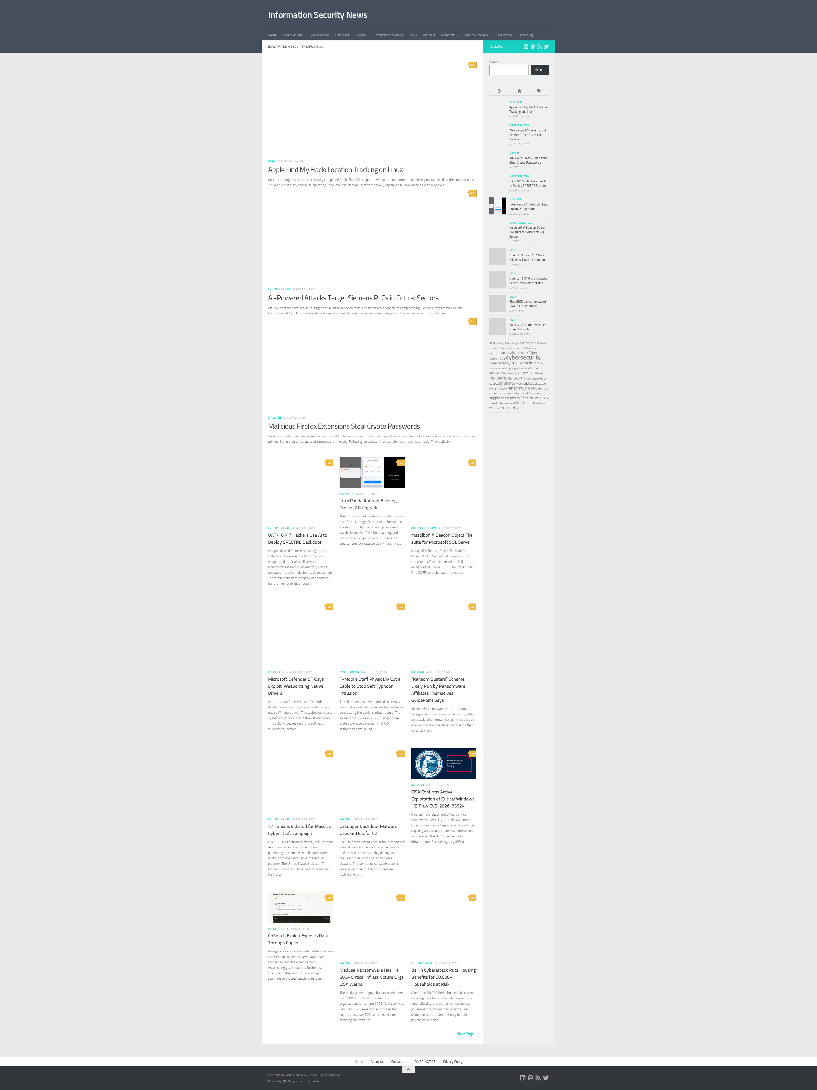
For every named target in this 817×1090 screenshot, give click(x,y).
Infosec (535, 368)
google (513, 368)
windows (540, 403)
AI (490, 343)
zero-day (511, 408)
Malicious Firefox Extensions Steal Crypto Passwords (344, 426)
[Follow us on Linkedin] (525, 46)
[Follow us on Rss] (539, 46)
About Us (377, 1062)
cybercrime (518, 352)
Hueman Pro (313, 1081)
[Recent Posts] (499, 91)
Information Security (389, 35)
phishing (506, 383)
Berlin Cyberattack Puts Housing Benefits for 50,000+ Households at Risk (443, 977)
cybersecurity (523, 357)
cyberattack (498, 353)
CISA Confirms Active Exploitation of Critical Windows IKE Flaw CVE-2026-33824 (442, 799)
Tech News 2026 (534, 398)
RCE (534, 388)
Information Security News (317, 15)
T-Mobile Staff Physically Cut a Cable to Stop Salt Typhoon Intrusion (370, 686)
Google (361, 35)
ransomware (518, 388)
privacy (518, 383)
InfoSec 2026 (498, 373)
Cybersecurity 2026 (504, 363)
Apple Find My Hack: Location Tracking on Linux (335, 169)
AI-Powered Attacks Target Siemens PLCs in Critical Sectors (353, 298)
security (514, 393)
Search (493, 62)
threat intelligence (500, 403)
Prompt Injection (498, 388)
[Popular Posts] (519, 91)
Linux (413, 35)
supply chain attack (504, 398)
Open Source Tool (476, 35)
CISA (537, 343)
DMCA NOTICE (425, 1062)
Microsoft (447, 35)
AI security (498, 343)
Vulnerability (503, 35)
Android (509, 343)
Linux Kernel (535, 373)
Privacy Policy (453, 1062)
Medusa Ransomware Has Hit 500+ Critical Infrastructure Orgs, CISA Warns (372, 977)
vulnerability (524, 402)
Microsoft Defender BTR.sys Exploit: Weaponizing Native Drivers (296, 686)
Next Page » (467, 1034)
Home (272, 35)
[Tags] (539, 91)
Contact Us (399, 1062)
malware (497, 378)
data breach (530, 363)
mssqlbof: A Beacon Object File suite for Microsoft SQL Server (527, 232)
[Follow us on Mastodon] (532, 46)
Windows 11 (496, 408)
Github (505, 368)
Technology (526, 35)
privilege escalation (535, 383)
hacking (524, 368)
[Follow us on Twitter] (546, 46)
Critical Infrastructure (509, 348)
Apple (516, 343)
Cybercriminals (319, 35)
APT (522, 343)
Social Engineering (533, 393)
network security (531, 378)
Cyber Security (292, 35)
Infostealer (513, 373)
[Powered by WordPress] (284, 1081)
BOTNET (529, 343)
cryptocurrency (528, 348)
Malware (429, 35)
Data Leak (342, 35)
